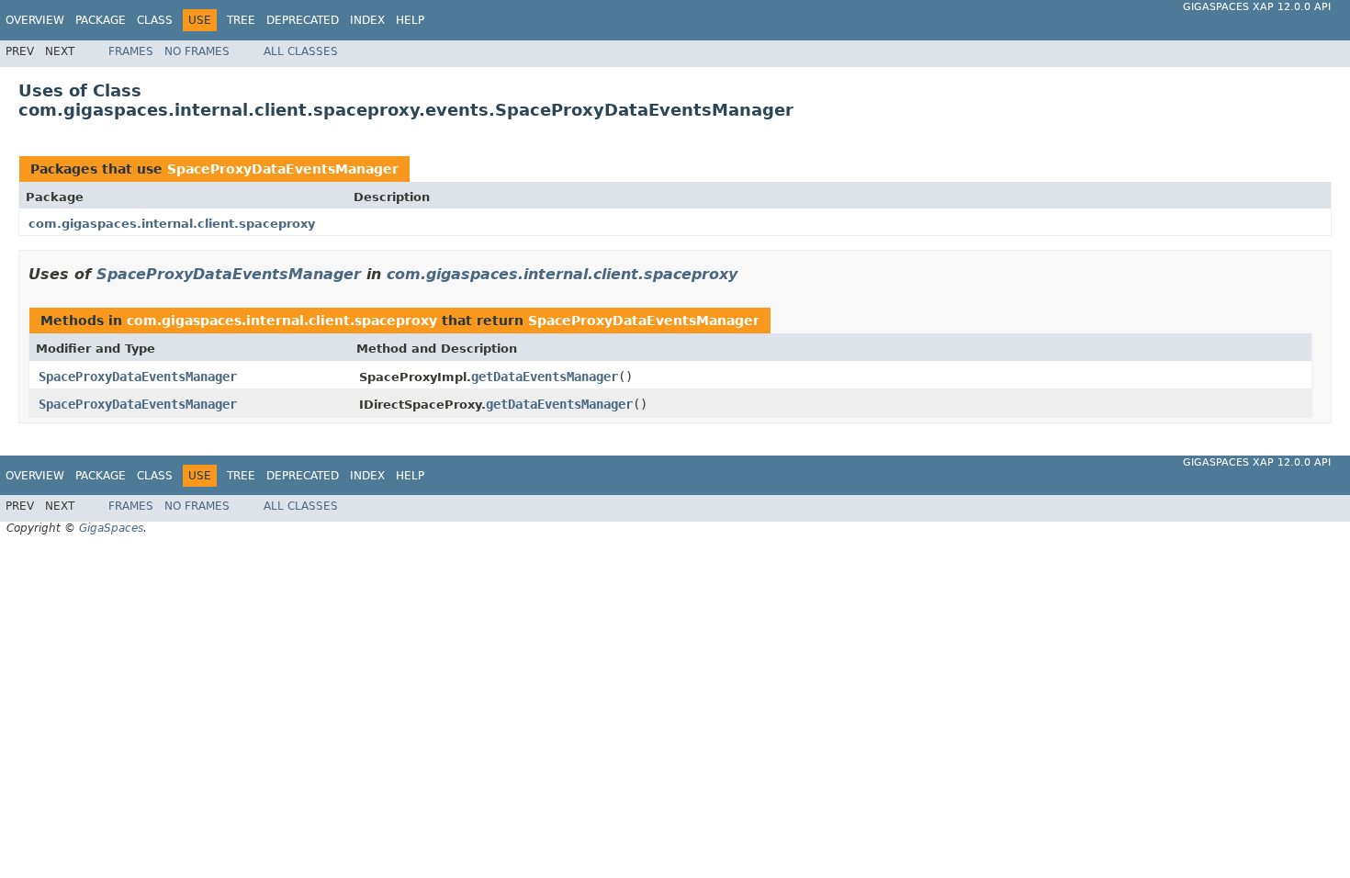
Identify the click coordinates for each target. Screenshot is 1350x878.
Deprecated (302, 20)
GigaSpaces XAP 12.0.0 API (1257, 7)
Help (410, 20)
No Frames (197, 51)
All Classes (301, 51)
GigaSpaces (111, 528)
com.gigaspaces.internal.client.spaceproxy (171, 224)
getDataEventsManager (544, 376)
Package (100, 20)
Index (367, 20)
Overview (35, 20)
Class (155, 20)
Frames (130, 51)
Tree (241, 20)
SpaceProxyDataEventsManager (283, 169)
